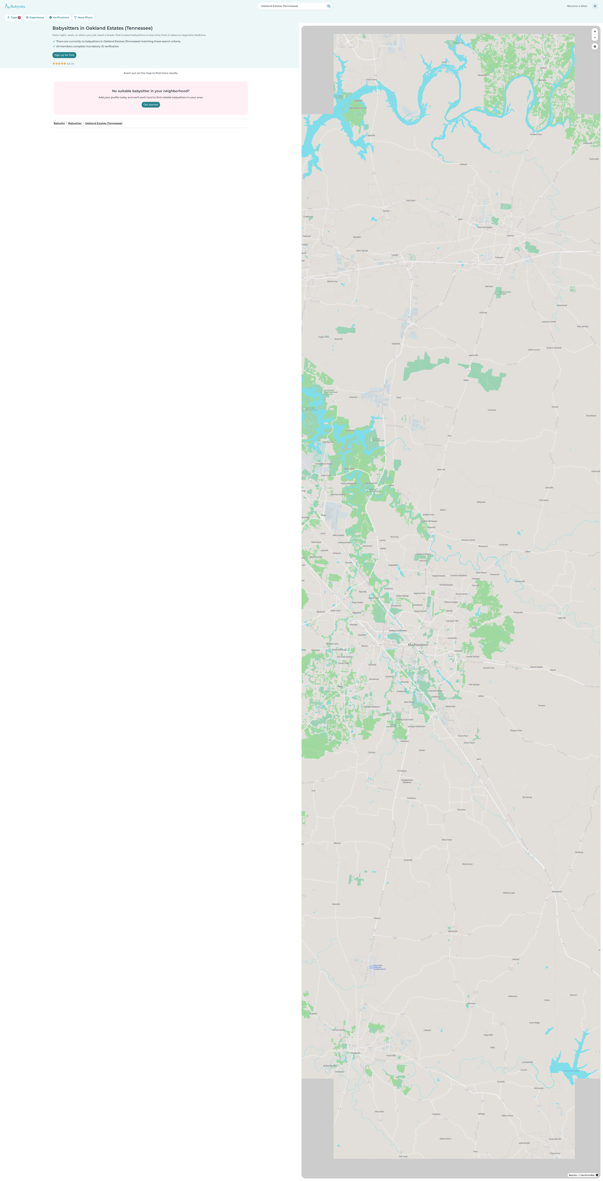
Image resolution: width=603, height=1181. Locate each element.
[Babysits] (15, 6)
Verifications (60, 17)
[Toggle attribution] (597, 1175)
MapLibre (573, 1175)
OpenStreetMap (588, 1175)
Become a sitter (577, 6)
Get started (151, 104)
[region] (451, 602)
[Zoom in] (595, 31)
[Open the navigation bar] (595, 6)
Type (15, 17)
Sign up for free (64, 55)
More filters (84, 17)
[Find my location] (595, 46)
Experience (36, 17)
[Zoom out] (595, 38)
